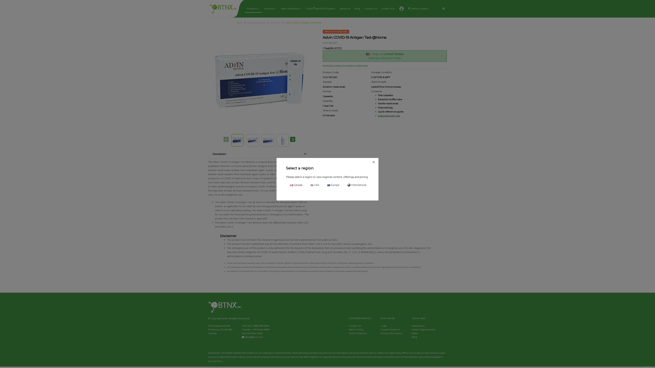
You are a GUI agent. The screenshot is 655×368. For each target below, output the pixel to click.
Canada (297, 185)
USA (316, 185)
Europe (334, 185)
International (358, 185)
